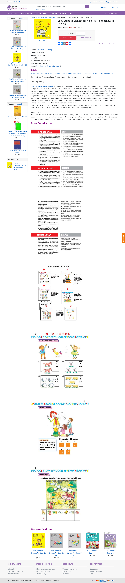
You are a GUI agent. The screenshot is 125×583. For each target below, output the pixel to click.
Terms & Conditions (15, 571)
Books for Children (41, 17)
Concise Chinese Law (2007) (17, 117)
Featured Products (41, 13)
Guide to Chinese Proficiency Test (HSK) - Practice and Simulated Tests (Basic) (17, 134)
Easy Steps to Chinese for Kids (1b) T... (38, 553)
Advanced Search (41, 9)
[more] (19, 104)
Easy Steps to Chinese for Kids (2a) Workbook (17, 80)
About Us (11, 569)
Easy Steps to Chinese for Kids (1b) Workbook (17, 48)
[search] (87, 6)
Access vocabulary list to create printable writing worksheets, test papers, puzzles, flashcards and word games (72, 73)
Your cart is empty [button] (110, 7)
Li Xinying (48, 50)
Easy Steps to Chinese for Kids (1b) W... (56, 553)
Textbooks (52, 17)
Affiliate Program (96, 571)
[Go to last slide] (33, 544)
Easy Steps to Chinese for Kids (47, 66)
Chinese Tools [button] (65, 13)
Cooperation (94, 569)
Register (114, 13)
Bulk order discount (42, 571)
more (22, 18)
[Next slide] (115, 544)
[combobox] (60, 6)
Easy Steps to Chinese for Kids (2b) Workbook (17, 96)
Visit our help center (69, 569)
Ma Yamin (40, 50)
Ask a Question (102, 44)
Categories (12, 13)
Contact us (66, 571)
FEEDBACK (123, 238)
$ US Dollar (17, 2)
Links (91, 574)
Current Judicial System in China (17, 151)
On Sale (54, 13)
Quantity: (71, 33)
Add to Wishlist (85, 38)
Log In (107, 13)
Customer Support (105, 2)
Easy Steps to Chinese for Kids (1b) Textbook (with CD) (17, 64)
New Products (26, 13)
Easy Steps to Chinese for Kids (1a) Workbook (17, 32)
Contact (115, 2)
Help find (65, 574)
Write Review (113, 44)
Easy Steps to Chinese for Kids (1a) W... (74, 553)
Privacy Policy (13, 574)
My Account (93, 2)
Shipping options (41, 569)
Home (32, 17)
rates (53, 569)
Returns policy (40, 574)
